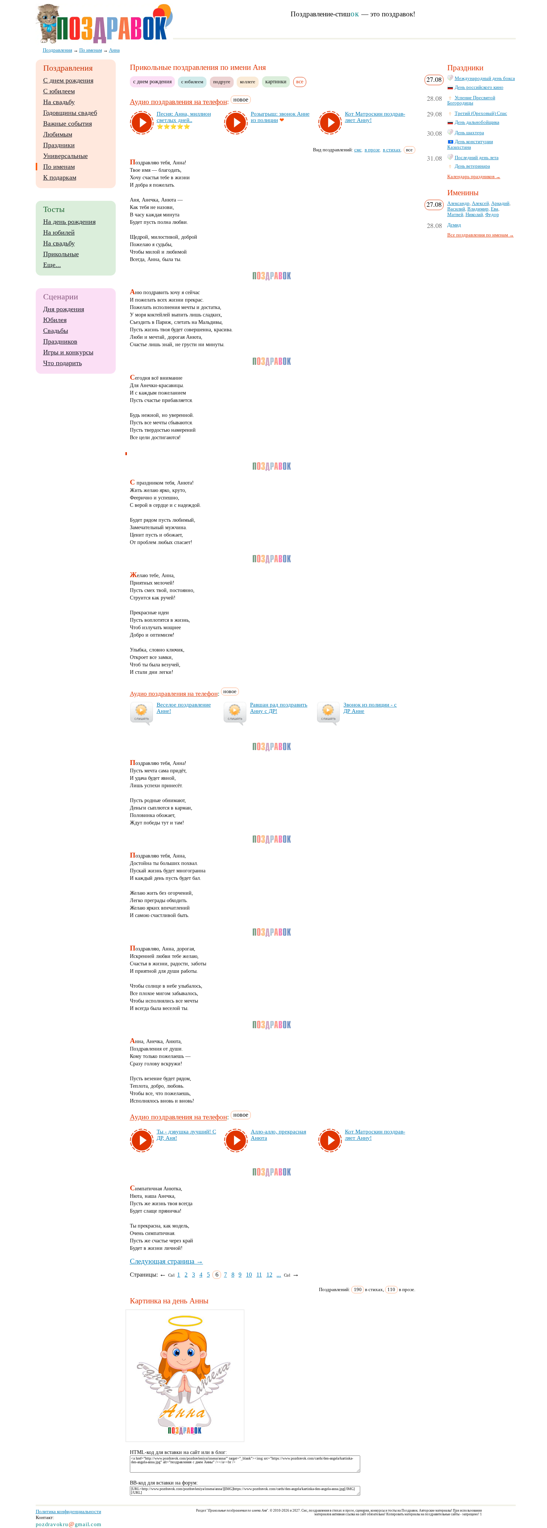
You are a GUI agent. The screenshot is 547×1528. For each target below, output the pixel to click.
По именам (59, 166)
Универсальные (65, 156)
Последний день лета (477, 157)
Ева (494, 209)
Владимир (478, 209)
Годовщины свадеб (70, 112)
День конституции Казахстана (470, 144)
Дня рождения (63, 309)
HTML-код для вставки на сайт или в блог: (178, 1452)
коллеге (247, 81)
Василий (456, 209)
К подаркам (59, 177)
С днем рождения (68, 80)
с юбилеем (192, 81)
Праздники (59, 145)
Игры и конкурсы (68, 352)
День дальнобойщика (477, 122)
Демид (454, 225)
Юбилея (55, 320)
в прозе (372, 149)
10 (249, 1274)
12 (269, 1274)
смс (358, 149)
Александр (458, 203)
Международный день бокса (485, 78)
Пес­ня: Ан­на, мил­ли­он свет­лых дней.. (184, 117)
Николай (474, 214)
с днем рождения (152, 81)
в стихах (392, 149)
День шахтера (469, 132)
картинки (276, 81)
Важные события (67, 123)
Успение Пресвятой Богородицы (471, 100)
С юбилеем (59, 91)
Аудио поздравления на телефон (178, 102)
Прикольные (61, 254)
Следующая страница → (166, 1261)
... (278, 1274)
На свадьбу (59, 102)
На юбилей (59, 232)
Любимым (57, 134)
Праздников (60, 341)
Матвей (455, 214)
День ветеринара (472, 166)
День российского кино (479, 87)
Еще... (52, 264)
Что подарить (62, 363)
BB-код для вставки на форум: (164, 1483)
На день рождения (69, 221)
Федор (492, 214)
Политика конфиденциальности (68, 1511)
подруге (221, 81)
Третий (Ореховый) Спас (481, 113)
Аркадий (500, 203)
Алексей (480, 203)
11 (259, 1274)
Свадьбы (55, 330)
